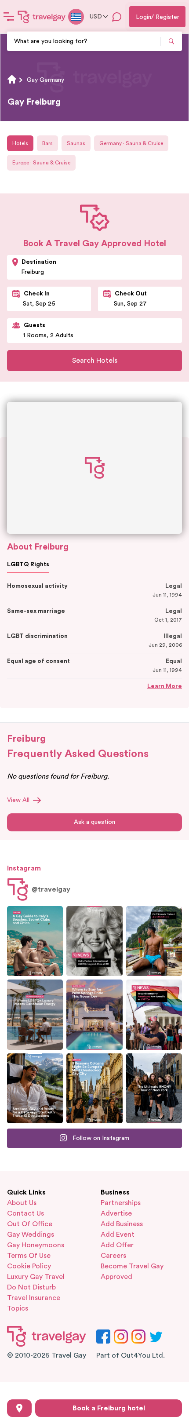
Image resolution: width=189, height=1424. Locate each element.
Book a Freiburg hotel (109, 1408)
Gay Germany (45, 80)
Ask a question (94, 822)
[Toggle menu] (9, 16)
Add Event (117, 1234)
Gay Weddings (30, 1234)
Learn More (164, 686)
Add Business (122, 1223)
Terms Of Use (29, 1255)
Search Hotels (94, 360)
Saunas (76, 143)
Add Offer (117, 1245)
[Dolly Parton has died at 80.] (94, 941)
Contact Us (25, 1213)
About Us (21, 1202)
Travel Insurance (33, 1297)
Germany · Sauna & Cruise (131, 143)
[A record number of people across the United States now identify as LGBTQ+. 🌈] (154, 1014)
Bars (47, 143)
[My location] (19, 1408)
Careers (113, 1255)
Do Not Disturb (31, 1287)
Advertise (116, 1213)
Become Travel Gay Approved (132, 1271)
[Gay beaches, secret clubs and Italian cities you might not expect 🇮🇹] (35, 941)
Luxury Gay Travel (36, 1276)
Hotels (20, 143)
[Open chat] (117, 16)
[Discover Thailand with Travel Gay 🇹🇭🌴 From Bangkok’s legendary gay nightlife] (154, 941)
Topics (17, 1308)
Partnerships (121, 1202)
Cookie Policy (29, 1266)
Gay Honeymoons (35, 1245)
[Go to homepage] (42, 16)
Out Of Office (29, 1223)
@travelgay (51, 889)
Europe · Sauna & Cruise (41, 162)
